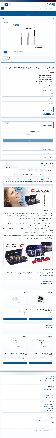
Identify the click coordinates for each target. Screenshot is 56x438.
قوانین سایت (53, 433)
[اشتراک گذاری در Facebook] (50, 114)
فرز (43, 12)
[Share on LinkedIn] (46, 114)
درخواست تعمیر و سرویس (49, 395)
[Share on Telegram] (44, 114)
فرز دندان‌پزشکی (49, 178)
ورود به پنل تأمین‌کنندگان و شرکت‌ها (47, 406)
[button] (28, 143)
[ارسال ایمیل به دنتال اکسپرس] (3, 1)
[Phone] (44, 425)
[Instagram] (53, 425)
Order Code (51, 131)
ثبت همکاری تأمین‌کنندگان (49, 404)
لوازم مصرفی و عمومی (49, 12)
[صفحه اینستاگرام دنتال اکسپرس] (1, 1)
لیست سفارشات (50, 391)
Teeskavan (49, 108)
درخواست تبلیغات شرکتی (49, 408)
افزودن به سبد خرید (28, 140)
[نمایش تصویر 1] (5, 58)
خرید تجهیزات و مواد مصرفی (48, 389)
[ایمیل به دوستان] (48, 114)
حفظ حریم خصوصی (47, 433)
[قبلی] (49, 288)
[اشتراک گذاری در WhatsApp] (53, 114)
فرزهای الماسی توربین (38, 12)
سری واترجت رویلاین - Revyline (47, 309)
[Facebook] (50, 425)
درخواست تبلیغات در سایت (48, 397)
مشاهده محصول (15, 319)
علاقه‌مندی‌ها (51, 393)
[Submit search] (2, 8)
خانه (54, 12)
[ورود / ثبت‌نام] (9, 4)
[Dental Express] (49, 377)
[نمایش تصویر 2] (9, 58)
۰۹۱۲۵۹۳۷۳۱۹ (50, 420)
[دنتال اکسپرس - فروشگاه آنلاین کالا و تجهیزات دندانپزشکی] (51, 4)
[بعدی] (52, 288)
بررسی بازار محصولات (49, 410)
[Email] (47, 425)
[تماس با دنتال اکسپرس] (5, 1)
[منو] (3, 4)
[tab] (50, 170)
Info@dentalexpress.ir (42, 420)
